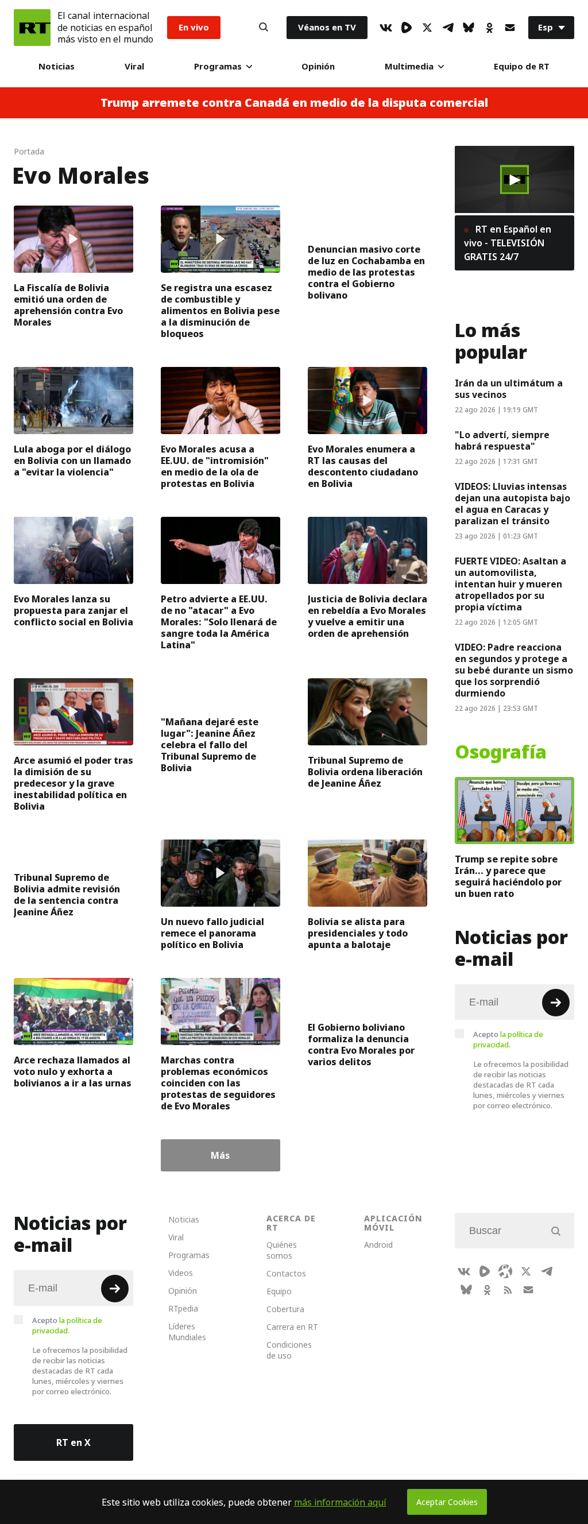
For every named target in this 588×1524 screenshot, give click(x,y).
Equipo (279, 1291)
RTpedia (183, 1308)
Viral (134, 66)
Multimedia (409, 66)
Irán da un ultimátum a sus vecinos (509, 388)
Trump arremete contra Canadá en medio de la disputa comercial (294, 103)
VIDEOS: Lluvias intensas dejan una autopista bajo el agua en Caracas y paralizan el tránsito (512, 503)
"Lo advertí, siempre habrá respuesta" (502, 440)
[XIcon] (427, 27)
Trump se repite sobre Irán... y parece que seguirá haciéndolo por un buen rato (508, 876)
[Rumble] (406, 27)
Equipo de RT (522, 66)
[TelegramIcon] (448, 27)
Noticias (56, 66)
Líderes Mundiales (187, 1331)
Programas (218, 66)
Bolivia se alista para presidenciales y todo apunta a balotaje (358, 933)
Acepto (508, 1039)
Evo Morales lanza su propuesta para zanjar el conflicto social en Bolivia (73, 610)
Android (378, 1245)
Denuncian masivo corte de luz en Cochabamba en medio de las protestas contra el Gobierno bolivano (366, 272)
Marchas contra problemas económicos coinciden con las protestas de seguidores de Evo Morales (218, 1083)
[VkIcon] (386, 27)
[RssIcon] (507, 1290)
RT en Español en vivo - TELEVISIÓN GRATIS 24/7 (507, 243)
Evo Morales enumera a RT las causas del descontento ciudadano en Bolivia (363, 466)
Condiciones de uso (289, 1350)
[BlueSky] (468, 27)
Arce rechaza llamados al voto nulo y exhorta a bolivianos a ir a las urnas (72, 1071)
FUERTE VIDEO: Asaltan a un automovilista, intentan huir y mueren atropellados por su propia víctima (510, 584)
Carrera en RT (292, 1327)
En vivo (194, 27)
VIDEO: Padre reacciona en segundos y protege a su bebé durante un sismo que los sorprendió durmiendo (514, 670)
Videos (180, 1273)
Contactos (286, 1273)
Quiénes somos (281, 1250)
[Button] (263, 27)
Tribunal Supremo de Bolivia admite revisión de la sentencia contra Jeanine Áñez (67, 895)
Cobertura (285, 1309)
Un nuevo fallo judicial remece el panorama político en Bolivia (212, 933)
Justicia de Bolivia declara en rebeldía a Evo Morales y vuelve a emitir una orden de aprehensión (367, 616)
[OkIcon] (489, 27)
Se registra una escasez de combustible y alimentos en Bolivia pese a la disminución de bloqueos (220, 311)
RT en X (73, 1442)
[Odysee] (505, 1271)
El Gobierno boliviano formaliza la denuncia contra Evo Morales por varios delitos (361, 1044)
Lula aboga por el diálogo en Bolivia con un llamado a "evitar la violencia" (72, 460)
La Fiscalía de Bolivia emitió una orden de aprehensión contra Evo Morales (68, 305)
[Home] (32, 27)
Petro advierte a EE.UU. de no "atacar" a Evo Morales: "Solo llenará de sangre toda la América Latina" (219, 622)
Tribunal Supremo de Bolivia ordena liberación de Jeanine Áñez (365, 771)
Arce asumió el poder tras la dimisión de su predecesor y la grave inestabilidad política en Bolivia (73, 783)
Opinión (318, 66)
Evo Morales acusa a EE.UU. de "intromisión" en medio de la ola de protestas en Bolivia (215, 466)
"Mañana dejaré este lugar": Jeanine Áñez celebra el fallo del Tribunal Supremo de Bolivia (209, 745)
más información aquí (340, 1502)
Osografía (501, 752)
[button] (514, 179)
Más (220, 1155)
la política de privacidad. (508, 1039)
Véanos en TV (327, 27)
